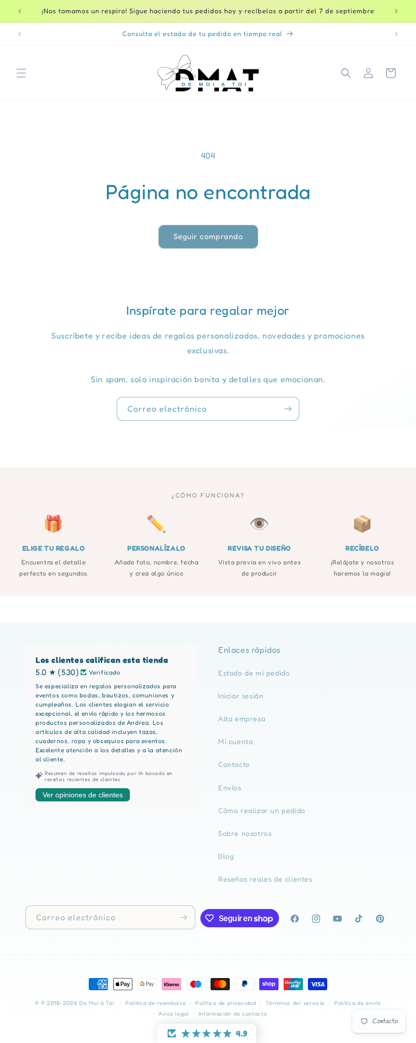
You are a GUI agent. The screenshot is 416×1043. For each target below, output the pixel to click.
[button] (21, 73)
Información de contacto (233, 1013)
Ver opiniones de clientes (83, 795)
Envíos (229, 787)
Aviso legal (173, 1013)
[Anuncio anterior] (20, 11)
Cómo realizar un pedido (261, 810)
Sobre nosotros (244, 833)
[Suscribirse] (287, 409)
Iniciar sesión (240, 695)
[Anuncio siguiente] (396, 11)
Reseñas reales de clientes (265, 878)
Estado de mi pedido (254, 672)
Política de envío (357, 1002)
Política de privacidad (225, 1002)
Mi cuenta (235, 741)
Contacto (234, 764)
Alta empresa (241, 718)
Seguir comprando (208, 236)
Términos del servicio (295, 1002)
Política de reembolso (155, 1002)
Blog (226, 856)
